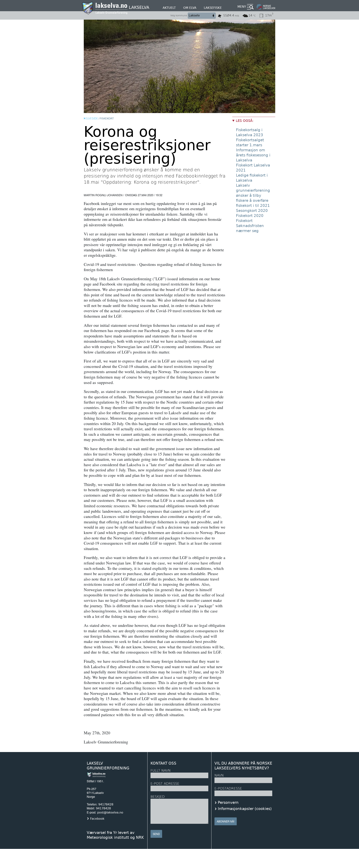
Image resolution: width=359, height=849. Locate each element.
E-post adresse (165, 783)
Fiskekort (244, 220)
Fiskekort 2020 (249, 215)
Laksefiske (213, 8)
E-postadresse (228, 788)
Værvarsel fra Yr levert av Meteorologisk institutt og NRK (115, 835)
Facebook (97, 818)
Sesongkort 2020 (252, 210)
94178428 (105, 804)
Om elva (189, 8)
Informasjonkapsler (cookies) (245, 808)
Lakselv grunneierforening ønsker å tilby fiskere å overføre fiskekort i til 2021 (253, 195)
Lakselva (139, 7)
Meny (241, 6)
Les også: (245, 121)
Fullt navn (161, 770)
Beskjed (158, 797)
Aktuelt (169, 8)
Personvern (228, 802)
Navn (219, 775)
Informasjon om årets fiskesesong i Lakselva (253, 155)
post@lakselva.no (110, 812)
